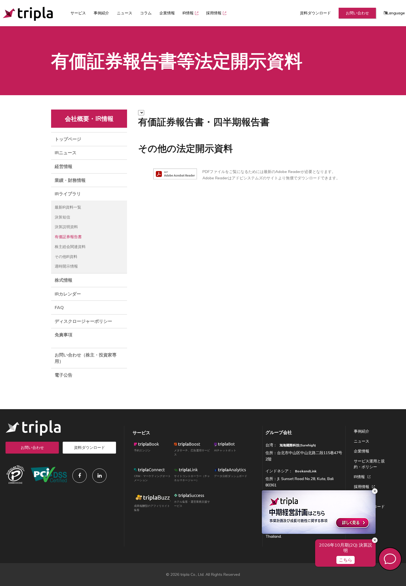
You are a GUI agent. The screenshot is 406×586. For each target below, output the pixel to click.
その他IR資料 (66, 256)
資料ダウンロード (315, 12)
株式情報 (63, 280)
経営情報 (63, 166)
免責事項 (63, 334)
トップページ (68, 139)
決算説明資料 (66, 226)
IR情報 (188, 12)
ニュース (124, 12)
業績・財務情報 (70, 180)
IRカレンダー (68, 294)
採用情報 (214, 12)
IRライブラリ (68, 193)
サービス (141, 432)
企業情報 (167, 12)
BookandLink (306, 471)
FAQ (59, 307)
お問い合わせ (357, 12)
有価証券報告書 (68, 236)
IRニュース (66, 152)
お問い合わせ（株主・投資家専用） (86, 358)
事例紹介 (101, 12)
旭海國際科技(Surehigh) (298, 445)
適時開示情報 (66, 266)
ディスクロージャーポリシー (83, 321)
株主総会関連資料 (70, 246)
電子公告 (63, 375)
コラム (146, 12)
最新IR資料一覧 (68, 207)
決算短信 (62, 217)
